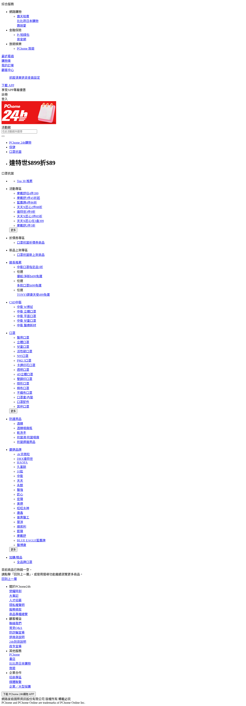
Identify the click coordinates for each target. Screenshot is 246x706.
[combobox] (123, 131)
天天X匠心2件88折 (29, 207)
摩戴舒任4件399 (27, 193)
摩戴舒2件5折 (26, 225)
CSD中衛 (15, 302)
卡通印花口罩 (26, 365)
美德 (20, 503)
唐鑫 (20, 512)
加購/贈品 (15, 557)
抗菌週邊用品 (26, 442)
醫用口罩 (23, 337)
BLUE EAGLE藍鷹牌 (31, 540)
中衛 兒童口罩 (26, 320)
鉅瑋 (20, 531)
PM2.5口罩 (24, 360)
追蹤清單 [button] (15, 77)
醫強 (20, 489)
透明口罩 (23, 369)
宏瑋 (20, 499)
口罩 (12, 333)
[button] (123, 26)
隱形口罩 (23, 383)
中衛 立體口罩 (26, 311)
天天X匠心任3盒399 (30, 221)
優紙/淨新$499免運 (29, 276)
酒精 (20, 423)
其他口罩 (23, 406)
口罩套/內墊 (25, 397)
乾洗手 (21, 432)
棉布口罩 (23, 388)
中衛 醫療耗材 (26, 325)
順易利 (21, 526)
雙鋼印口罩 (24, 379)
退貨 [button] (25, 77)
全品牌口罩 (24, 562)
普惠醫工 (23, 517)
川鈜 (20, 471)
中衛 (20, 476)
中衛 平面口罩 (26, 316)
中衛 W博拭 (25, 307)
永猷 (20, 485)
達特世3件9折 (26, 211)
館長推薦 (15, 262)
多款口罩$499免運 (29, 285)
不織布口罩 (24, 392)
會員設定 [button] (34, 77)
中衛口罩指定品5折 (30, 267)
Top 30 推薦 (24, 181)
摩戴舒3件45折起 (28, 198)
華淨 (20, 522)
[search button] (3, 136)
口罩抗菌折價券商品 (31, 242)
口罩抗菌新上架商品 (31, 254)
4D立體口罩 (25, 374)
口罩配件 (23, 402)
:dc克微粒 (23, 454)
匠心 (20, 494)
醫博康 (21, 545)
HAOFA (22, 462)
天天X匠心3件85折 (29, 216)
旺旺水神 (23, 508)
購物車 (6, 60)
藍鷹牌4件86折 (27, 202)
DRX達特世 (25, 458)
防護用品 (15, 419)
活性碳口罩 (24, 351)
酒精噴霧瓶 (24, 428)
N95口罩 (22, 356)
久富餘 (21, 466)
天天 (20, 480)
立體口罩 (23, 342)
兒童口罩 (23, 346)
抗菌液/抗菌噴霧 (28, 437)
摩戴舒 (21, 535)
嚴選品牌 (15, 449)
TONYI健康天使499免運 (33, 294)
